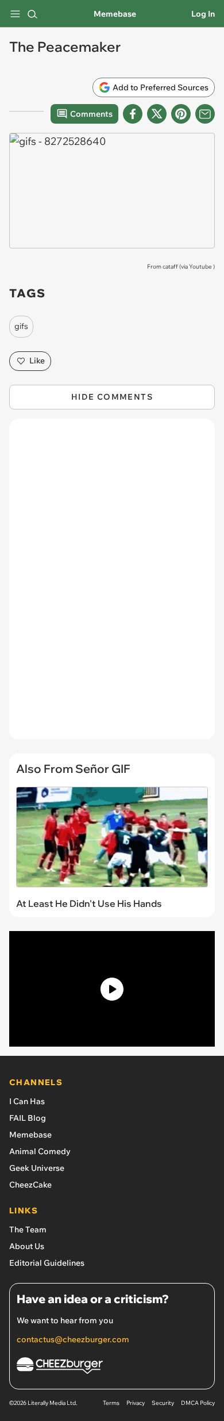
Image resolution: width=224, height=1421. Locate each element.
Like (37, 360)
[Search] (32, 14)
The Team (28, 1229)
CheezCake (30, 1184)
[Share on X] (157, 114)
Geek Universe (36, 1168)
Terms (111, 1403)
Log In (203, 14)
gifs (21, 326)
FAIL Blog (27, 1118)
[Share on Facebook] (132, 114)
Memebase (115, 14)
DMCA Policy (198, 1403)
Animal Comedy (40, 1151)
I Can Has (27, 1101)
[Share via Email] (205, 114)
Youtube (200, 266)
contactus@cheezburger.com (73, 1339)
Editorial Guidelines (46, 1263)
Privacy (135, 1403)
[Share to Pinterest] (181, 114)
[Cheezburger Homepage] (112, 1367)
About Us (26, 1246)
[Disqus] (112, 585)
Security (163, 1403)
